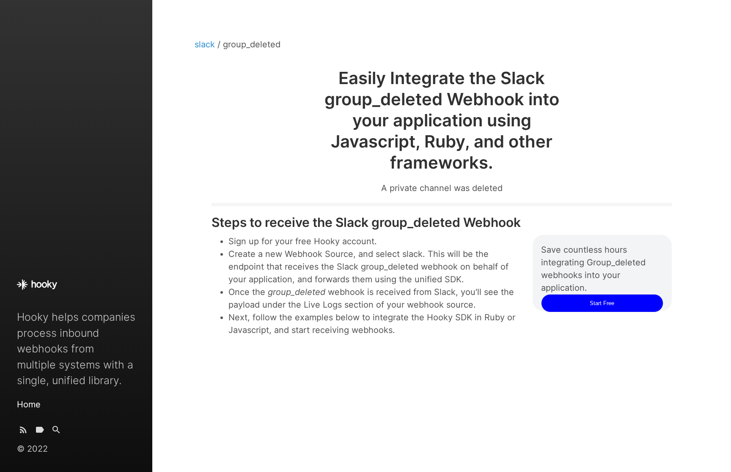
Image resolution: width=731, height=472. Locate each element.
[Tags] (40, 431)
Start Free (602, 303)
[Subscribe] (23, 431)
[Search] (56, 431)
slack (206, 44)
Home (29, 404)
